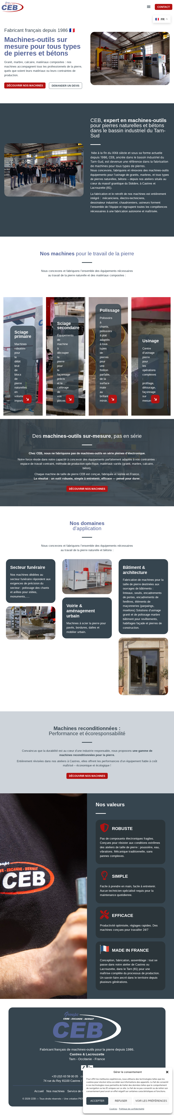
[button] (167, 1072)
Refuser (121, 1100)
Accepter (97, 1100)
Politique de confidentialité (131, 1108)
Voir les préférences (151, 1100)
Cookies (113, 1108)
